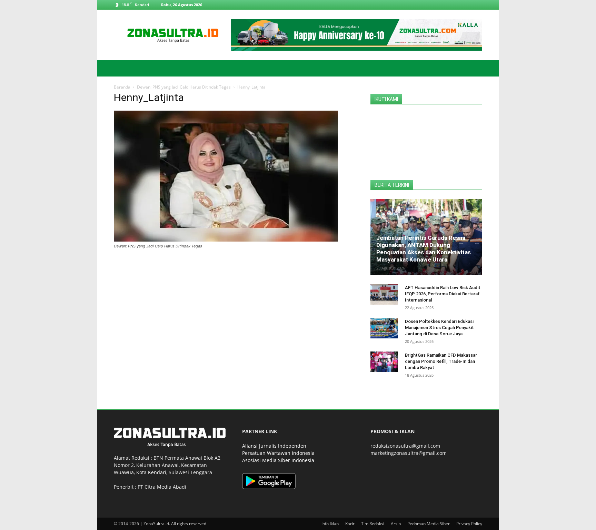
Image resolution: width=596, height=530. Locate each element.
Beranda (122, 87)
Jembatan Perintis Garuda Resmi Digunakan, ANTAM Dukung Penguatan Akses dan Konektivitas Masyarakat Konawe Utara (423, 248)
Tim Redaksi (372, 524)
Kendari (157, 472)
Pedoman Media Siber (428, 524)
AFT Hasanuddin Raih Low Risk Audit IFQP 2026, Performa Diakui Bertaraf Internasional (442, 294)
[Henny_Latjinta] (226, 240)
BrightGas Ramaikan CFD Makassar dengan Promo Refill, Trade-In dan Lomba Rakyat (441, 361)
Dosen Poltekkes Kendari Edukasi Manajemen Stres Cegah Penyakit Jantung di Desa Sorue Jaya (439, 327)
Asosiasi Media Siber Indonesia (278, 460)
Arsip (396, 524)
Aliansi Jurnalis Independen (274, 445)
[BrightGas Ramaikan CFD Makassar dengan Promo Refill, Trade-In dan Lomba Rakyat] (384, 361)
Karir (350, 524)
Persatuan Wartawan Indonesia (278, 453)
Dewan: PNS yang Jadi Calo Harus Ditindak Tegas (184, 87)
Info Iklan (330, 524)
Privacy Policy (469, 524)
